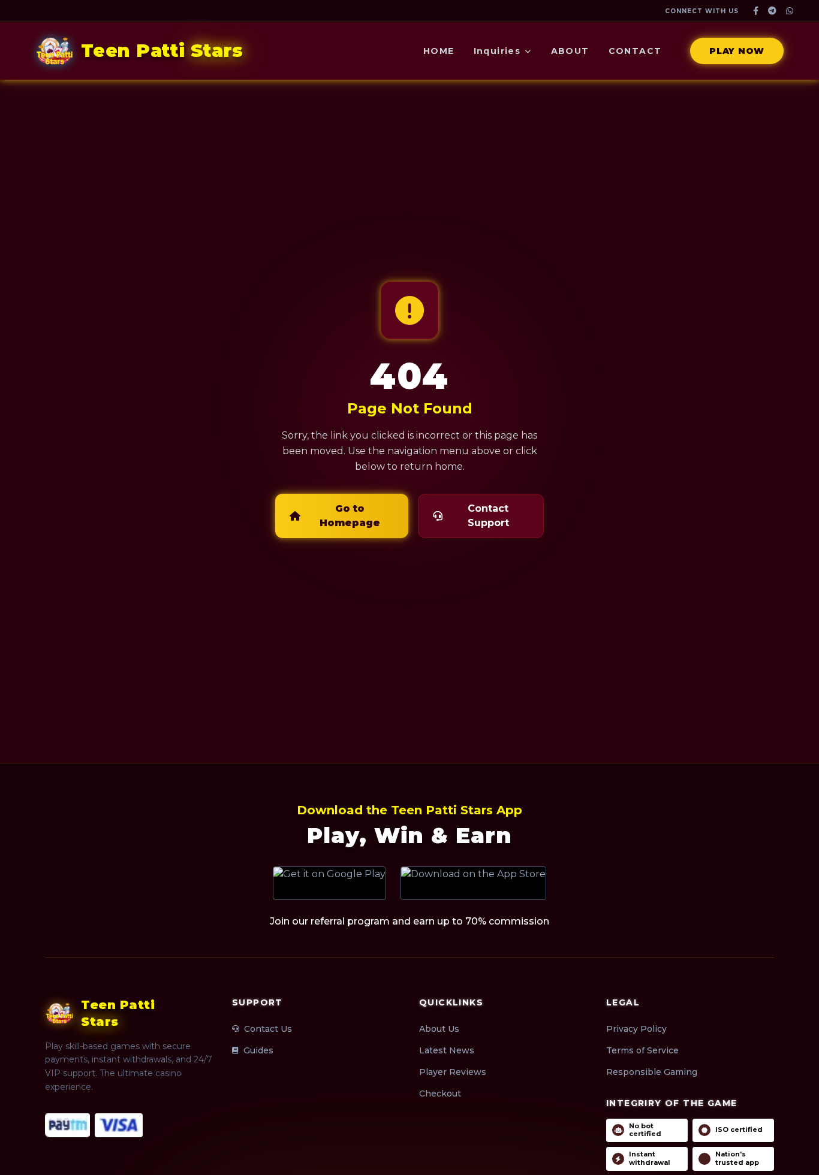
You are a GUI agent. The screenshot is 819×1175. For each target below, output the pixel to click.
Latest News (446, 1050)
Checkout (440, 1093)
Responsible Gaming (651, 1072)
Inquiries (497, 51)
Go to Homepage (350, 515)
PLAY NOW (736, 51)
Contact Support (488, 515)
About (570, 51)
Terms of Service (642, 1050)
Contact (635, 51)
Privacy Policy (636, 1028)
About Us (439, 1028)
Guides (258, 1050)
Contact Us (268, 1028)
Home (438, 51)
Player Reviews (452, 1072)
